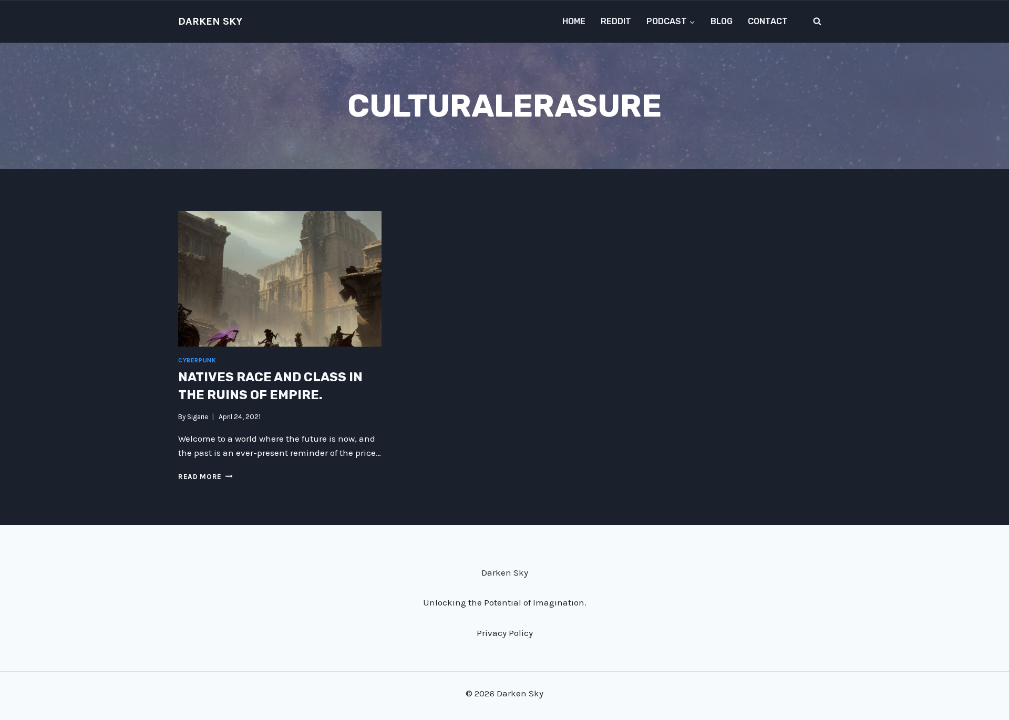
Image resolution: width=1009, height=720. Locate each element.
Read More (205, 477)
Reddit (616, 21)
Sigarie (197, 417)
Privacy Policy (505, 633)
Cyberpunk (197, 360)
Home (573, 21)
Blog (722, 21)
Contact (768, 21)
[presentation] (280, 279)
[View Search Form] (817, 21)
